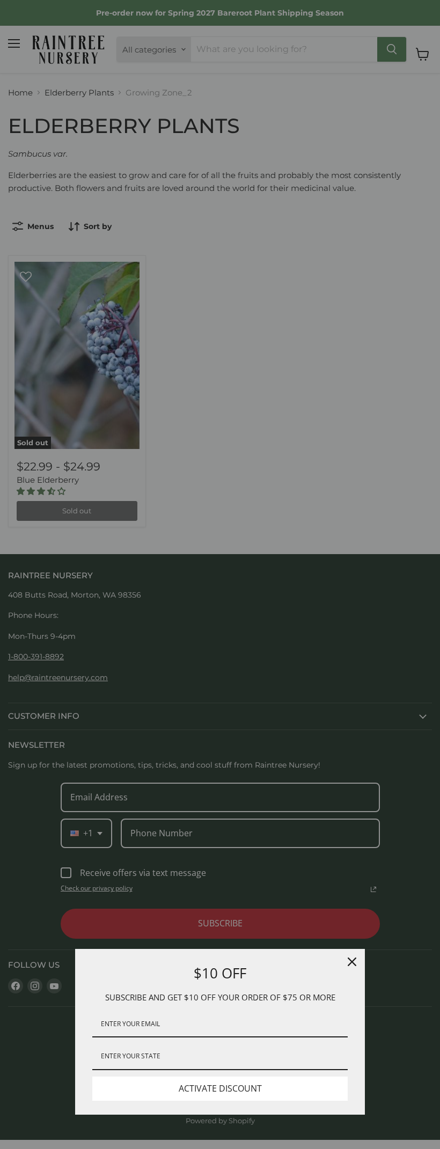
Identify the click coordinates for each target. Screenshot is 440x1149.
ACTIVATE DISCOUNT (220, 1088)
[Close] (352, 962)
